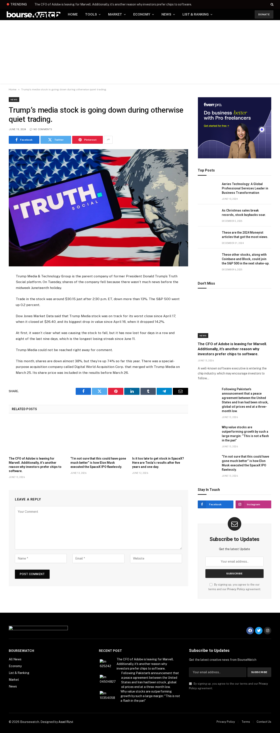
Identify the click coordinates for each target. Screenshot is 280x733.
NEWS (166, 14)
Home (12, 89)
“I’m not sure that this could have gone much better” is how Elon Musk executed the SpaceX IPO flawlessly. (98, 463)
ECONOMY (141, 14)
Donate (264, 14)
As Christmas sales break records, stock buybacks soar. (244, 213)
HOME (73, 14)
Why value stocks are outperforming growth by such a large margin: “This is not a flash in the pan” (245, 433)
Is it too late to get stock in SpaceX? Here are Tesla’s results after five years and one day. (158, 463)
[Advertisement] (140, 53)
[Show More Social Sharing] (108, 140)
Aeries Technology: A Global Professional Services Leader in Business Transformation (245, 188)
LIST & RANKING (195, 14)
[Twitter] (258, 630)
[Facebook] (250, 630)
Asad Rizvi (65, 722)
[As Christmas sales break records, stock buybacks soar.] (208, 215)
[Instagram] (267, 630)
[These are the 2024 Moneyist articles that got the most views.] (208, 237)
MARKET (115, 14)
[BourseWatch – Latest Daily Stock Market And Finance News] (34, 14)
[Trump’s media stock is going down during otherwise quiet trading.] (98, 207)
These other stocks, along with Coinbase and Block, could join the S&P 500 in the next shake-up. (246, 259)
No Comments (42, 129)
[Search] (271, 4)
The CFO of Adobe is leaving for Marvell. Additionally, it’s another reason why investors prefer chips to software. (113, 4)
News (14, 99)
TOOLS (91, 14)
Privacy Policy (236, 589)
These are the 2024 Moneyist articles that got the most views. (245, 235)
